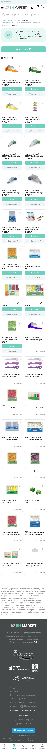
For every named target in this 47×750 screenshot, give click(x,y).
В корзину (12, 89)
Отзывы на (14, 706)
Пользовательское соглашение (23, 702)
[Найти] (3, 14)
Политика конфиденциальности (23, 695)
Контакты (14, 691)
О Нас (12, 688)
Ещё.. (36, 642)
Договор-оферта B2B (19, 699)
